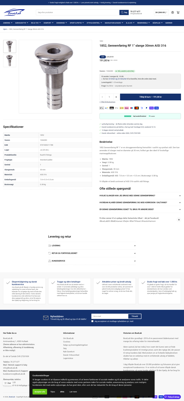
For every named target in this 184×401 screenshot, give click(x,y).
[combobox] (82, 12)
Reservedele (142, 23)
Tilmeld (135, 316)
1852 (101, 41)
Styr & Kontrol (93, 23)
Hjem (5, 29)
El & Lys (129, 23)
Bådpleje (156, 23)
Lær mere (73, 392)
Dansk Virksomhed (71, 355)
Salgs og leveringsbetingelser (75, 345)
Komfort (47, 23)
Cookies (66, 342)
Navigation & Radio (113, 23)
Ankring (6, 23)
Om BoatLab (68, 338)
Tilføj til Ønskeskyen (108, 102)
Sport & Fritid (76, 23)
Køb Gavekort (68, 351)
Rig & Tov (35, 23)
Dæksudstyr (20, 23)
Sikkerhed (60, 23)
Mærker (168, 23)
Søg (64, 348)
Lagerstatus (68, 358)
